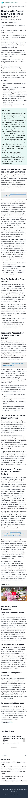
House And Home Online (18, 794)
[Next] (24, 740)
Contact (6, 789)
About (2, 789)
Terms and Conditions (22, 789)
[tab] (11, 747)
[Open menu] (25, 3)
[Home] (1, 6)
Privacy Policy (12, 789)
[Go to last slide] (4, 740)
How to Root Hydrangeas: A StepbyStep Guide (14, 780)
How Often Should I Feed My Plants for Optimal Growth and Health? (13, 738)
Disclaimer (14, 791)
